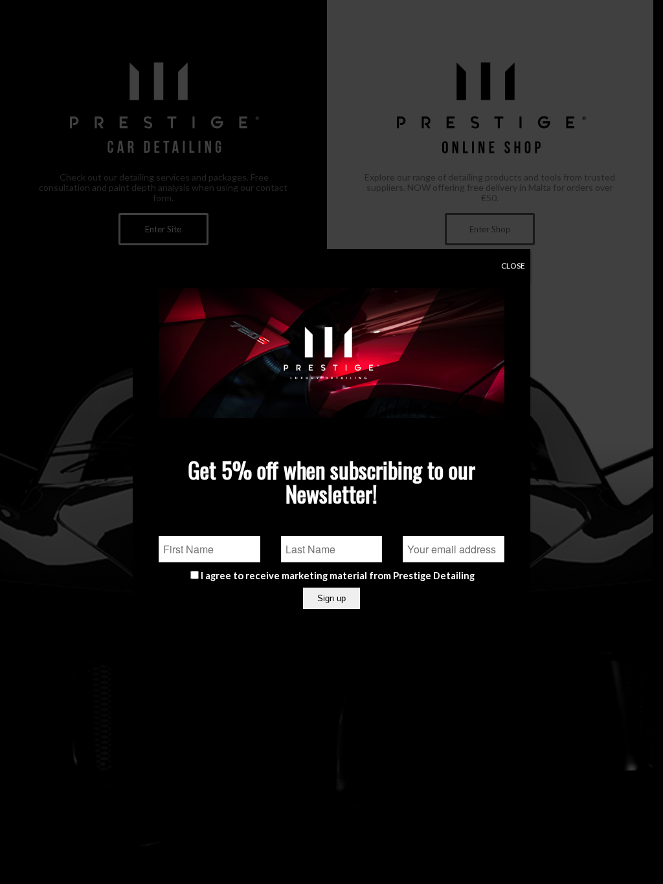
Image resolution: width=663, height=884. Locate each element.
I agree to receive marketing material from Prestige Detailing (338, 575)
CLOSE (513, 266)
